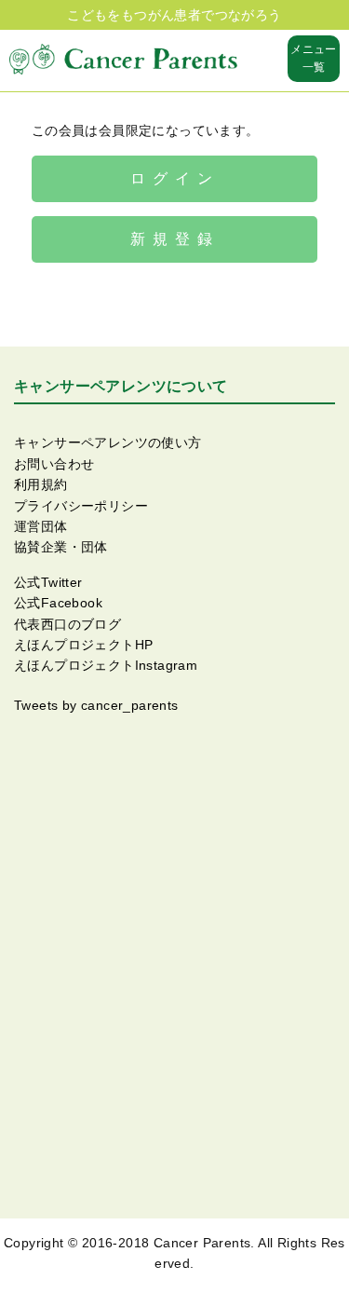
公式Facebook (58, 602)
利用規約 (41, 484)
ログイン (175, 178)
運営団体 (41, 526)
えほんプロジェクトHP (83, 644)
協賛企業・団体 (61, 546)
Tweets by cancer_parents (96, 705)
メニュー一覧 (313, 58)
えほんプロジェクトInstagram (105, 665)
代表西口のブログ (67, 624)
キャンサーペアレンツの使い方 (108, 442)
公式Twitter (48, 582)
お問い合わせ (54, 463)
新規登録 (175, 239)
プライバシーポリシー (81, 505)
